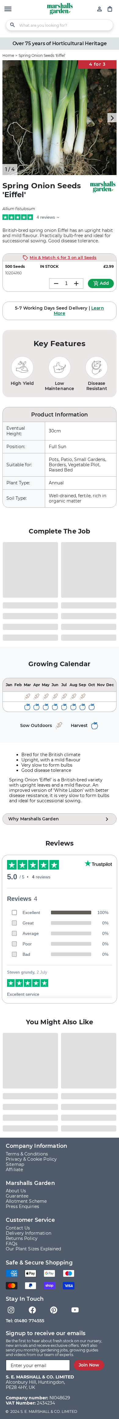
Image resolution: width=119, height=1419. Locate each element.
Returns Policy (22, 1238)
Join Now (89, 1365)
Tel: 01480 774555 (25, 1320)
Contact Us (18, 1228)
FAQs (12, 1243)
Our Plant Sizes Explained (33, 1249)
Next (112, 117)
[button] (8, 9)
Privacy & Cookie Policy (31, 1159)
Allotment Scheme (26, 1201)
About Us (16, 1191)
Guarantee (17, 1196)
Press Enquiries (22, 1206)
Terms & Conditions (27, 1154)
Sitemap (15, 1164)
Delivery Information (28, 1233)
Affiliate (14, 1169)
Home (8, 55)
